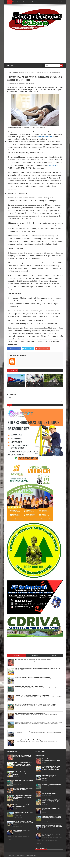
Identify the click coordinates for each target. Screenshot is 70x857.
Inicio (36, 401)
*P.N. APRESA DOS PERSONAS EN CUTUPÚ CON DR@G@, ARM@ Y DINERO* (22, 797)
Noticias (32, 83)
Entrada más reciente (12, 401)
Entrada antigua (59, 401)
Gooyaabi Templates (32, 855)
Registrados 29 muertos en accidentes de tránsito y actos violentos (21, 773)
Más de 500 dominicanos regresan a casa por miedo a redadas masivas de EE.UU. (23, 823)
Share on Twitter (29, 348)
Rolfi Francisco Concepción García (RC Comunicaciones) (22, 805)
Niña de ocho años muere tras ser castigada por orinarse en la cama (22, 756)
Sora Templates (16, 855)
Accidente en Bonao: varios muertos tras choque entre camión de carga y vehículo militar (23, 814)
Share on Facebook (15, 348)
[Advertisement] (35, 49)
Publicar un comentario (14, 397)
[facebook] (58, 2)
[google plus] (61, 2)
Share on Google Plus (44, 348)
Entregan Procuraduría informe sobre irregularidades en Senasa (23, 789)
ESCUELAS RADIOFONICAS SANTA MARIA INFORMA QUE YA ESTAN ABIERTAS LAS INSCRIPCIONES (22, 764)
